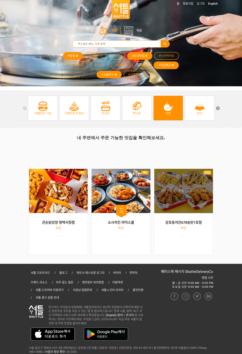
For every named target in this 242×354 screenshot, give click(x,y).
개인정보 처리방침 (93, 282)
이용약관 (117, 282)
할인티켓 (138, 290)
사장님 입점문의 (82, 290)
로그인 (201, 3)
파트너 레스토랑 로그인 (91, 272)
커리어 (117, 272)
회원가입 (188, 3)
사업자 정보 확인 (55, 351)
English (213, 3)
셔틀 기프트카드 (40, 272)
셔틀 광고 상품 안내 (47, 297)
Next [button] (217, 108)
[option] (43, 108)
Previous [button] (24, 108)
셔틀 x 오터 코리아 (112, 290)
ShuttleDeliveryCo (199, 271)
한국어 (130, 315)
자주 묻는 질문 (64, 282)
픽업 (139, 30)
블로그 (63, 272)
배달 (114, 30)
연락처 (133, 272)
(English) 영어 (114, 315)
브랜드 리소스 (39, 282)
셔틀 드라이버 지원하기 (50, 290)
